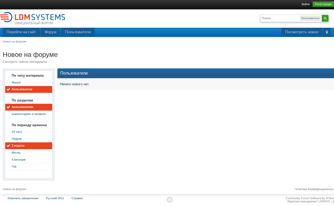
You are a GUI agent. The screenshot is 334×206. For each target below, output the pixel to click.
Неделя (17, 138)
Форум (50, 32)
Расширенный (332, 18)
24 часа (17, 131)
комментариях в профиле (29, 114)
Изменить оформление (23, 198)
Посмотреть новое (301, 32)
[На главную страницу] (32, 18)
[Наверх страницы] (169, 200)
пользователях (22, 106)
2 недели (18, 145)
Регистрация (323, 4)
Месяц (16, 152)
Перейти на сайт (21, 32)
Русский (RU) (55, 198)
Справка (77, 198)
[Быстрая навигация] (327, 32)
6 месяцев (19, 159)
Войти (305, 4)
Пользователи (78, 32)
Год (14, 166)
